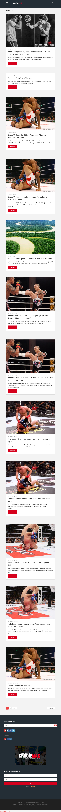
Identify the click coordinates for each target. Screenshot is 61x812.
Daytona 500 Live (5, 811)
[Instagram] (8, 730)
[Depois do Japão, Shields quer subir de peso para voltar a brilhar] (30, 477)
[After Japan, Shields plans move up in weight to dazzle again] (30, 417)
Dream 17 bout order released (19, 686)
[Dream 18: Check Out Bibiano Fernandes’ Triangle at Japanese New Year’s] (30, 113)
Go (55, 725)
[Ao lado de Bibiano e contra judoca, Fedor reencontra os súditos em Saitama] (30, 602)
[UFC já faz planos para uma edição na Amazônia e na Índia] (30, 237)
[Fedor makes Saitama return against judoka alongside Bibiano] (30, 541)
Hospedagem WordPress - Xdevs (30, 805)
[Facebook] (10, 730)
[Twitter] (13, 730)
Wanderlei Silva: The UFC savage (20, 78)
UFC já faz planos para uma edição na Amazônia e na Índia (30, 259)
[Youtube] (5, 730)
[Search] (52, 3)
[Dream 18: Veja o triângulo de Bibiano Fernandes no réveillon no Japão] (30, 175)
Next (14, 708)
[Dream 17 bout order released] (30, 664)
